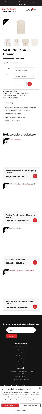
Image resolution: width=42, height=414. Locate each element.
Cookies (21, 362)
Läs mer (9, 402)
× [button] (40, 388)
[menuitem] (35, 10)
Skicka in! (11, 336)
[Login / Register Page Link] (35, 10)
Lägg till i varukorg (29, 84)
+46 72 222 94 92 (17, 4)
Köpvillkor (21, 359)
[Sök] (27, 10)
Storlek (8, 75)
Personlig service (21, 347)
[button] (21, 410)
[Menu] (38, 10)
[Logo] (17, 10)
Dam (14, 93)
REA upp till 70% (19, 95)
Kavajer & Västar (23, 93)
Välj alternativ (35, 176)
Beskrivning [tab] (9, 103)
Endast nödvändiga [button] (30, 405)
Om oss (21, 350)
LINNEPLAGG (7, 95)
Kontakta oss (21, 356)
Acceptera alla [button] (10, 405)
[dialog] (21, 400)
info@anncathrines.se (24, 4)
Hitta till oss (21, 353)
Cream (15, 97)
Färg (8, 68)
